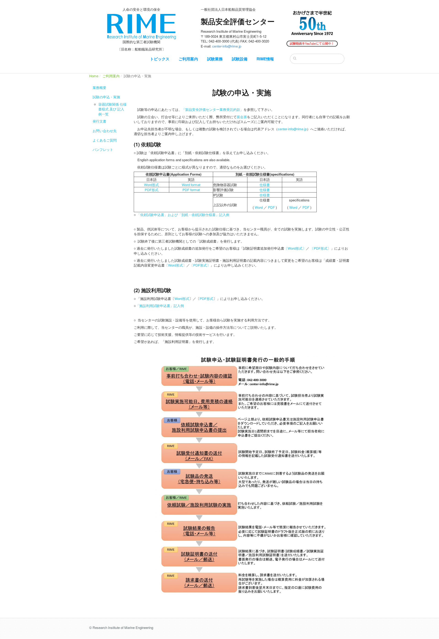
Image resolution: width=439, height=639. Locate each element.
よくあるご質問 (105, 140)
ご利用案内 (188, 58)
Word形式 (151, 184)
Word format (191, 184)
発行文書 (99, 121)
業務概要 (99, 87)
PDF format (191, 189)
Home (93, 75)
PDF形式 (151, 189)
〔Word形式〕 (295, 248)
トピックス (159, 58)
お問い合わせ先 (105, 130)
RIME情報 (265, 58)
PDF (271, 207)
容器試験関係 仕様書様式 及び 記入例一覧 (112, 109)
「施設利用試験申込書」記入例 (160, 305)
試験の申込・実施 (106, 96)
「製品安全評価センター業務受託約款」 (213, 109)
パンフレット (103, 149)
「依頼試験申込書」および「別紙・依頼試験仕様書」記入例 (183, 214)
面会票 (242, 116)
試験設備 (239, 58)
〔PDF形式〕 (320, 248)
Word (259, 207)
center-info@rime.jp (226, 46)
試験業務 (215, 58)
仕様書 (265, 184)
